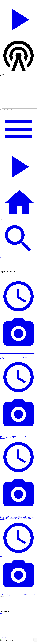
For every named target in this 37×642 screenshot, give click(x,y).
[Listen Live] (18, 19)
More (1, 613)
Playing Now (2, 110)
